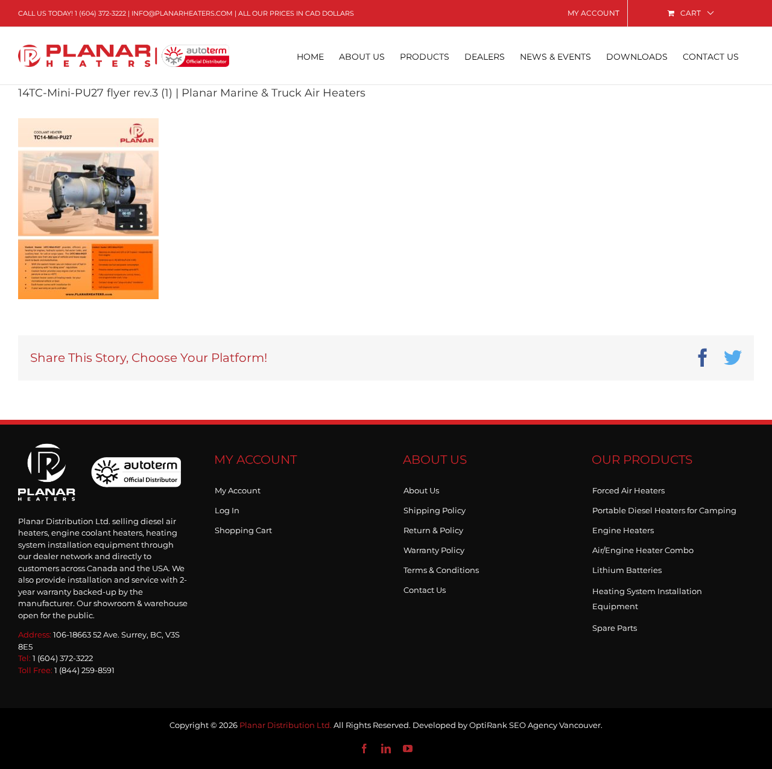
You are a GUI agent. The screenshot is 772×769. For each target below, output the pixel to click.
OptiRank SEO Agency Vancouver (535, 725)
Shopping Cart (243, 527)
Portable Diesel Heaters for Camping (664, 507)
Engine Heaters (623, 527)
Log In (227, 507)
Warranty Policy (433, 547)
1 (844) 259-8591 (84, 670)
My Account (238, 488)
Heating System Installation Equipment (647, 598)
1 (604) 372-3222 (100, 13)
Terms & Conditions (441, 567)
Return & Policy (433, 527)
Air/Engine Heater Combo (643, 547)
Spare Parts (614, 625)
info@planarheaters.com (182, 13)
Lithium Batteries (627, 567)
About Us (421, 488)
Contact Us (424, 587)
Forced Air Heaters (628, 488)
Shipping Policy (434, 507)
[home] (99, 456)
